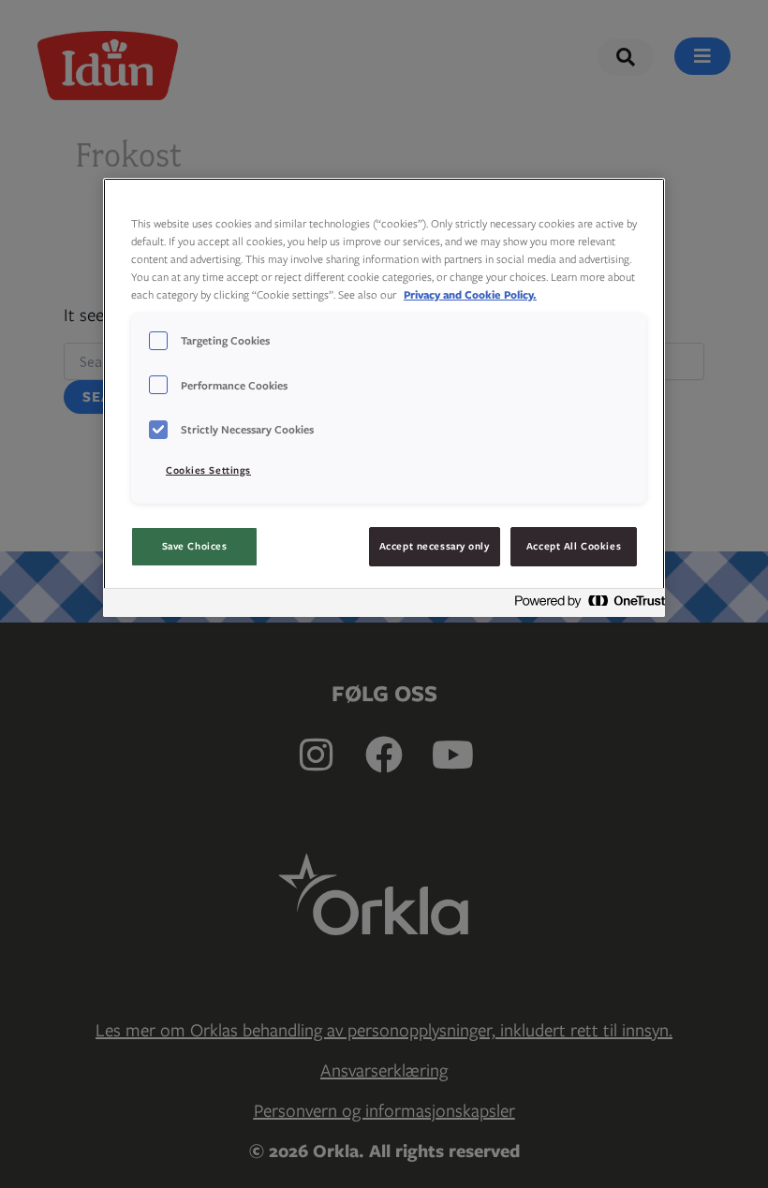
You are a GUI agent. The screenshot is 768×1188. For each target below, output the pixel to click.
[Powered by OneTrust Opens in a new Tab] (584, 605)
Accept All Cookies (573, 545)
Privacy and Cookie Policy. (470, 294)
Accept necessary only (434, 545)
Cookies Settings (208, 469)
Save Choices (195, 545)
